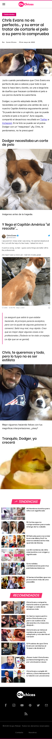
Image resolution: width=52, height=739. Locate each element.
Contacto (19, 733)
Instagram (7, 123)
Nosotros (33, 733)
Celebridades (9, 14)
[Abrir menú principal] (3, 4)
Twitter (43, 120)
